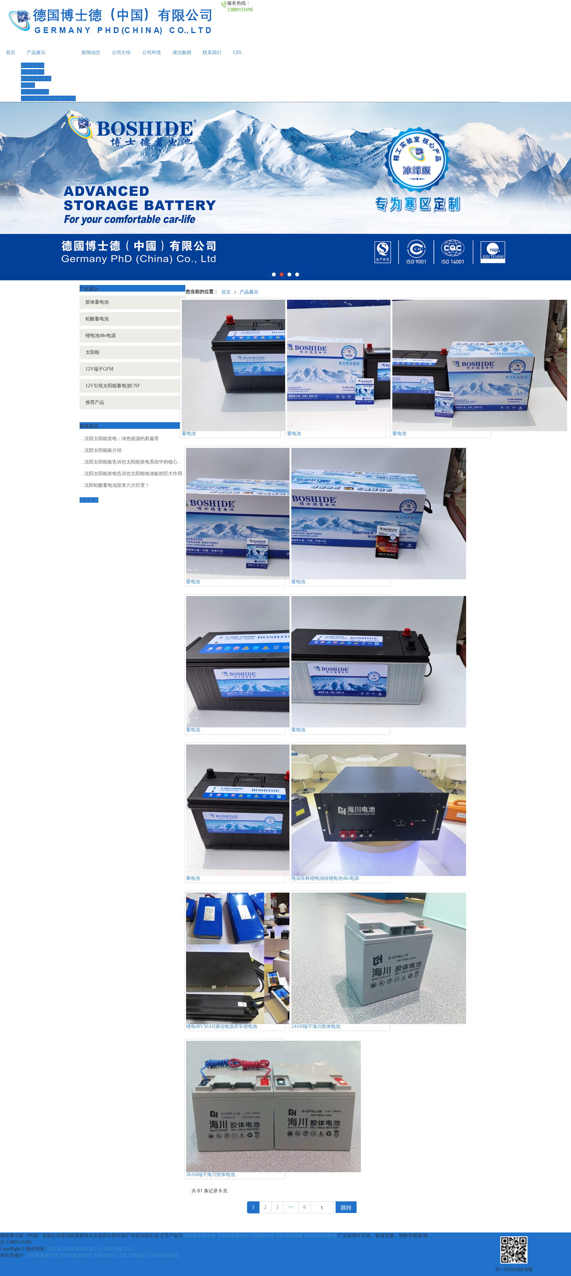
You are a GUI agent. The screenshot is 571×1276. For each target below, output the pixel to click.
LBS (237, 52)
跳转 (346, 1207)
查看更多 (89, 500)
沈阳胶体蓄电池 (199, 1235)
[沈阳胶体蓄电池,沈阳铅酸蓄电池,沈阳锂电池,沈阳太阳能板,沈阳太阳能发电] (285, 191)
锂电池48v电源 (36, 78)
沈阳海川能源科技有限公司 (75, 1249)
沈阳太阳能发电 (320, 1235)
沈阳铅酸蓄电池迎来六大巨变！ (117, 485)
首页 (10, 52)
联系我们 (212, 52)
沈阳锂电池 (262, 1235)
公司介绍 (121, 52)
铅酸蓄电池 (32, 72)
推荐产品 (94, 402)
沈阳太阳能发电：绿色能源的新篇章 (121, 438)
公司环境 (151, 52)
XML (129, 1249)
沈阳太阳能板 (289, 1235)
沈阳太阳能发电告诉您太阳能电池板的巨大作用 (133, 473)
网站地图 (113, 1249)
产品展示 (36, 52)
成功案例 (181, 52)
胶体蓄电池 (32, 65)
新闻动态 (91, 52)
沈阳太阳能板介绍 (103, 450)
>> (291, 1207)
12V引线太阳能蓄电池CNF (48, 98)
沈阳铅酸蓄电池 (233, 1235)
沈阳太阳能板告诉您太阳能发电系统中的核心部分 (135, 462)
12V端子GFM (35, 91)
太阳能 (28, 85)
